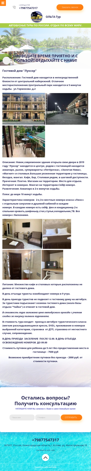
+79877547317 (28, 8)
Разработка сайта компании (45, 467)
